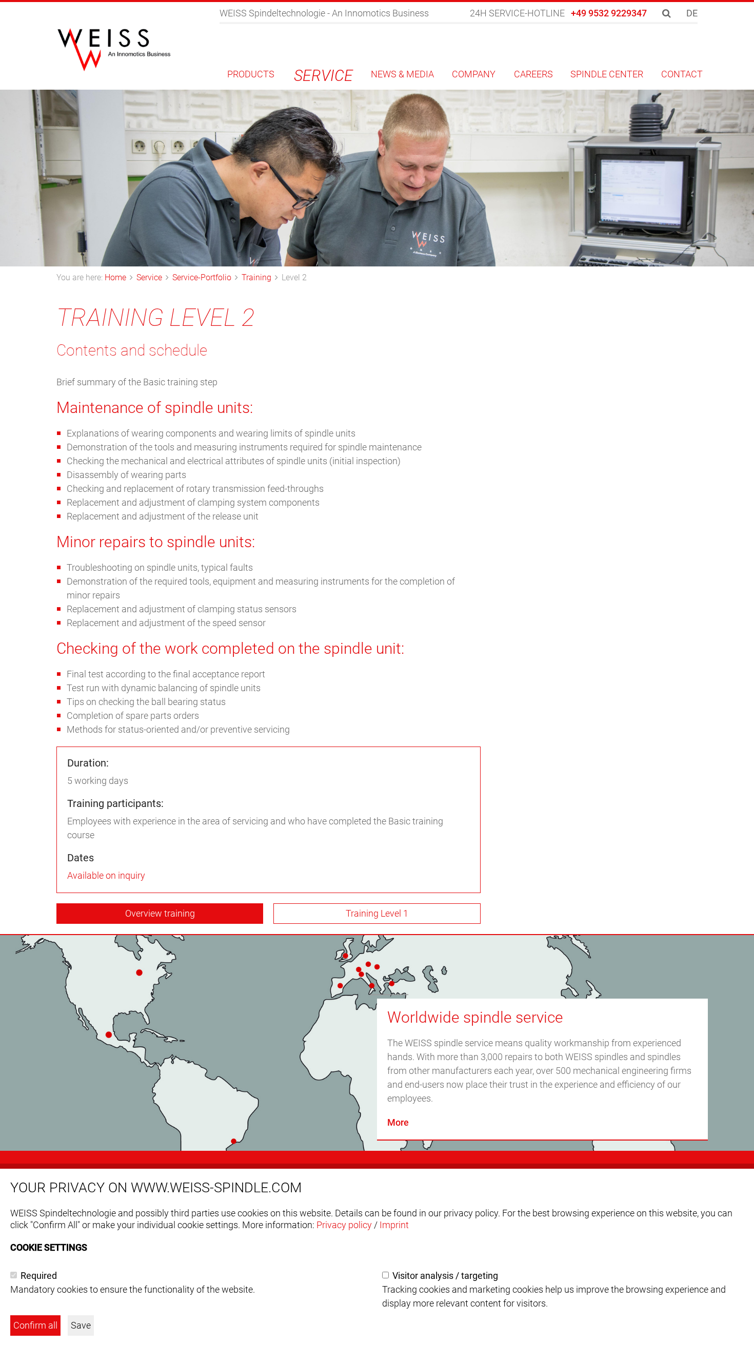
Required (39, 1275)
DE (692, 13)
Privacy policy (344, 1224)
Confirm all (35, 1325)
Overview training (160, 913)
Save (81, 1325)
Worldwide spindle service (475, 1017)
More (398, 1122)
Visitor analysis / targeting (445, 1275)
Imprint (394, 1224)
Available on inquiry (106, 875)
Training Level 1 (377, 913)
